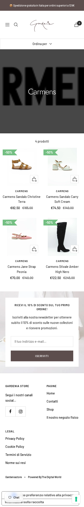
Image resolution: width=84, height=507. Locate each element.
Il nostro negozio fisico (62, 417)
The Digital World (51, 477)
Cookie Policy (14, 446)
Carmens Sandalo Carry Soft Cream (62, 199)
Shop (50, 409)
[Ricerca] (16, 25)
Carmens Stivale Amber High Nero (62, 269)
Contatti (52, 401)
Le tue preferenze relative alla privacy (44, 495)
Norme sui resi (15, 463)
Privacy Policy (14, 438)
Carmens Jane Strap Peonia (22, 269)
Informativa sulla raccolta (24, 502)
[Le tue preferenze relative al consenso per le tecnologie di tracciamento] (76, 499)
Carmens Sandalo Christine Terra (22, 199)
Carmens (21, 191)
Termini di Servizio (18, 455)
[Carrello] (76, 25)
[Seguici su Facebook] (10, 411)
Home (51, 393)
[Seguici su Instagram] (20, 411)
